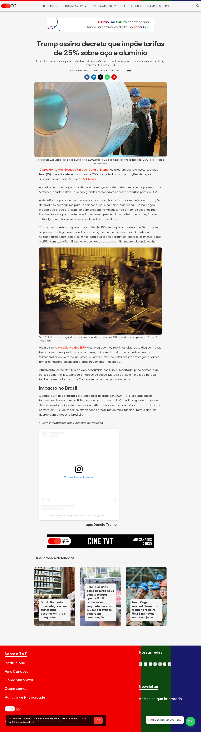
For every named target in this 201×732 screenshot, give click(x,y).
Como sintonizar (19, 680)
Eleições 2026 (132, 6)
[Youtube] (140, 664)
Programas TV (73, 6)
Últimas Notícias (158, 6)
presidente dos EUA (72, 347)
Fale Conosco (17, 672)
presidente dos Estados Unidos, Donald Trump (75, 169)
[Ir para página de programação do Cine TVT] (100, 30)
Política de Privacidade (25, 697)
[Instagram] (150, 664)
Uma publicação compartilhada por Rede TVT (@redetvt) (79, 515)
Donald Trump (105, 524)
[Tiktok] (164, 664)
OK (98, 720)
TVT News (88, 179)
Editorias (48, 6)
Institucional (15, 663)
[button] (197, 5)
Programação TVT (105, 6)
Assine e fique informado (160, 699)
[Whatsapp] (145, 664)
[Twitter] (155, 664)
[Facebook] (160, 664)
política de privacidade (21, 722)
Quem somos (16, 689)
